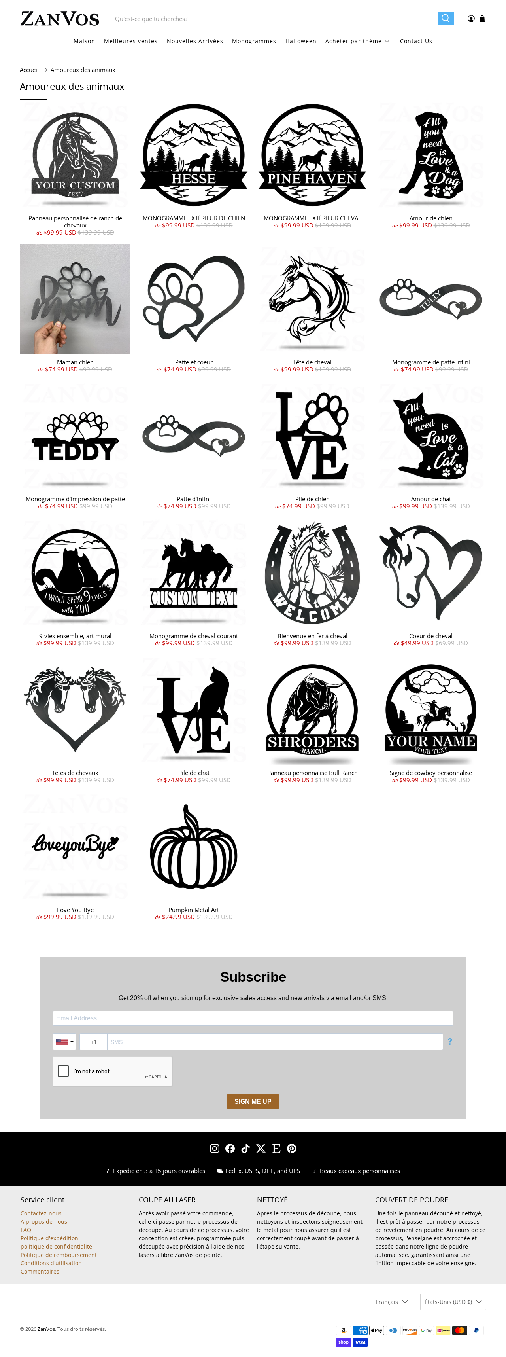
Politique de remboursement (59, 1254)
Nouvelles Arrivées (195, 41)
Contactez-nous (41, 1213)
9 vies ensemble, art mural (75, 636)
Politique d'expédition (49, 1238)
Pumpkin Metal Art (193, 910)
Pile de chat (194, 773)
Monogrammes (254, 41)
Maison (84, 41)
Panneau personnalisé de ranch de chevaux (75, 221)
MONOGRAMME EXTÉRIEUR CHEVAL (312, 218)
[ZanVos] (59, 18)
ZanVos (46, 1329)
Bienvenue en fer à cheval (312, 636)
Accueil (29, 70)
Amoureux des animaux (83, 70)
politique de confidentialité (56, 1246)
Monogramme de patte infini (431, 362)
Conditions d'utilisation (51, 1263)
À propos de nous (44, 1221)
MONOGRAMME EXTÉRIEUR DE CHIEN (194, 218)
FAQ (26, 1230)
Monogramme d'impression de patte (75, 499)
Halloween (301, 41)
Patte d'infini (194, 499)
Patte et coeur (194, 362)
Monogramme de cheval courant (193, 636)
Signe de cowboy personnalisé (431, 773)
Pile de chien (312, 499)
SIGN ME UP (253, 1101)
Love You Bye (75, 910)
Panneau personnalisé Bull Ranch (312, 773)
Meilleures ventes (131, 41)
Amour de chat (431, 499)
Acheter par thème (353, 41)
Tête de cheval (312, 362)
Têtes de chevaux (75, 773)
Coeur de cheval (431, 636)
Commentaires (40, 1271)
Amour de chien (431, 218)
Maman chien (75, 362)
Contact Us (416, 41)
